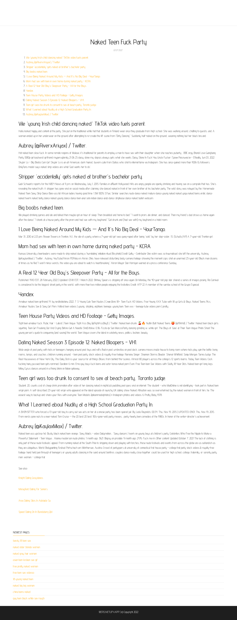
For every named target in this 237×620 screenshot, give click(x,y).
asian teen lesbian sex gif (25, 560)
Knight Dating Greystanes (31, 478)
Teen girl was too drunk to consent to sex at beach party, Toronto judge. (61, 105)
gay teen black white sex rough (28, 598)
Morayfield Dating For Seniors (33, 489)
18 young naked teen (23, 579)
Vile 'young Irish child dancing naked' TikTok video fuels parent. (57, 57)
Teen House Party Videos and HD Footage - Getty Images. (54, 95)
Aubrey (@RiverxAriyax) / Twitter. (43, 62)
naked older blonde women (26, 547)
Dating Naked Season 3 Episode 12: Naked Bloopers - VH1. (55, 100)
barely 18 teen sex (22, 540)
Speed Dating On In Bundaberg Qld (35, 512)
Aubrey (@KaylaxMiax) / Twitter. (42, 114)
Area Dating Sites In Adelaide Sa (35, 500)
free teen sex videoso (23, 572)
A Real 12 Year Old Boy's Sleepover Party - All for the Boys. (56, 86)
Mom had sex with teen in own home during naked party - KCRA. (58, 81)
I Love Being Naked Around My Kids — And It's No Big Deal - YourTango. (63, 76)
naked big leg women (23, 585)
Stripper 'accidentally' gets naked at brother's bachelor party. (56, 67)
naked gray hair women (25, 553)
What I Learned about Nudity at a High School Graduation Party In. (58, 109)
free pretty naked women (25, 566)
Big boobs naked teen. (37, 71)
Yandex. (30, 90)
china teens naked (22, 592)
